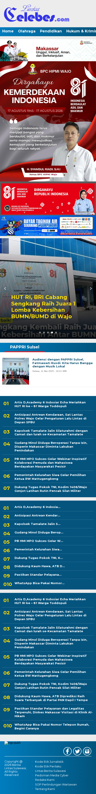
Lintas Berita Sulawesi (50, 771)
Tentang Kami (45, 789)
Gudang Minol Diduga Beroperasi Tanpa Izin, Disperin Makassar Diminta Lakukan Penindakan (51, 446)
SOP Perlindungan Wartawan (56, 784)
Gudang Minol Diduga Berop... (39, 532)
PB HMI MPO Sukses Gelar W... (39, 541)
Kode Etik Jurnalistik (49, 761)
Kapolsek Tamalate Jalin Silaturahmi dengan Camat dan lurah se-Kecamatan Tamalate (51, 432)
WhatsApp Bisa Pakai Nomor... (40, 583)
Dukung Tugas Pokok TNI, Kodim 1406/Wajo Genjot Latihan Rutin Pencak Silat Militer (51, 489)
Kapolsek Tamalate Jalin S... (38, 524)
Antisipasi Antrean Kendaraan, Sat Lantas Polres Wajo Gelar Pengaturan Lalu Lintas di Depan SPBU (50, 418)
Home (8, 31)
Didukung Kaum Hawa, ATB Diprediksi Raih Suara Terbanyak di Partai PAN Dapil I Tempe (51, 698)
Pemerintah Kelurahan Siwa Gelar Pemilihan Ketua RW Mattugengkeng (50, 476)
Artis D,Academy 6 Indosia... (38, 507)
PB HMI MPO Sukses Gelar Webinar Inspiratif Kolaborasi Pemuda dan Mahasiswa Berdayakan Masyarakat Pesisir (51, 462)
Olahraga (26, 31)
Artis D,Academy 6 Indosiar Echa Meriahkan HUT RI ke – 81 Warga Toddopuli (50, 404)
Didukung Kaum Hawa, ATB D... (40, 566)
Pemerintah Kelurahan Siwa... (38, 549)
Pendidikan (51, 31)
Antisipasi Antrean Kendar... (37, 515)
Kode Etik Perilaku (48, 766)
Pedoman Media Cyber (52, 775)
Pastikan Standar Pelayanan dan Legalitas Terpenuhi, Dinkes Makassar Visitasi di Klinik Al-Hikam (54, 712)
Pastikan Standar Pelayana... (38, 574)
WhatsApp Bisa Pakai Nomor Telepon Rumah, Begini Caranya (52, 726)
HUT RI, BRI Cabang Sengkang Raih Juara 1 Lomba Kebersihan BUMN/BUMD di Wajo (43, 307)
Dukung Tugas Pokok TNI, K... (39, 558)
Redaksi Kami (44, 779)
